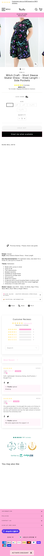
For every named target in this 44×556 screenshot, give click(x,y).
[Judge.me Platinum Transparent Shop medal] (11, 446)
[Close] (31, 553)
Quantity (22, 115)
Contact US (6, 520)
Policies (5, 516)
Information (7, 511)
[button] (18, 85)
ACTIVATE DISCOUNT (20, 553)
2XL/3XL (32, 105)
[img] (8, 368)
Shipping (19, 88)
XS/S (9, 105)
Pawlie (22, 72)
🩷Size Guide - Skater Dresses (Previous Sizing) (20, 294)
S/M (16, 105)
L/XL (23, 105)
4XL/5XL (21, 109)
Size (22, 101)
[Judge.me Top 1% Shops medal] (32, 446)
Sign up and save (9, 525)
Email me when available (22, 134)
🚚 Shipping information (13, 299)
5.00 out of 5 (28, 323)
